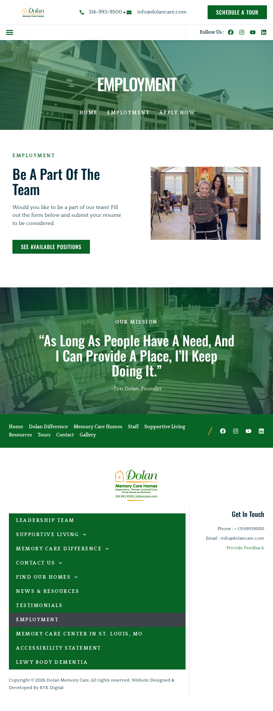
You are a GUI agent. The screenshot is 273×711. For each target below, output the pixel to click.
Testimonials (39, 605)
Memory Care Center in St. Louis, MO (79, 634)
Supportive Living (47, 535)
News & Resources (47, 591)
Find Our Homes (43, 577)
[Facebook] (231, 32)
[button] (9, 32)
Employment (37, 620)
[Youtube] (253, 32)
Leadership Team (45, 520)
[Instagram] (242, 32)
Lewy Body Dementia (52, 662)
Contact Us (35, 563)
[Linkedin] (264, 32)
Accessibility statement (58, 648)
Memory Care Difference (59, 549)
